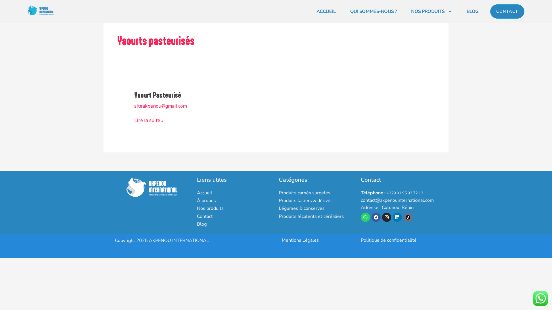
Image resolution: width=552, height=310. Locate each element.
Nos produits (210, 208)
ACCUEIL (326, 11)
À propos (206, 200)
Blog (202, 224)
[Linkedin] (397, 217)
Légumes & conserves (302, 208)
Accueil (204, 193)
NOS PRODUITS (428, 11)
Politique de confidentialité (389, 240)
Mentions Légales (300, 240)
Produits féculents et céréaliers (311, 216)
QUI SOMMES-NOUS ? (373, 11)
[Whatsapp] (365, 217)
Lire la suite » (149, 120)
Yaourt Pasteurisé (157, 95)
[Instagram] (386, 217)
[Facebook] (376, 217)
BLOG (473, 11)
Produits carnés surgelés (304, 193)
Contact (205, 216)
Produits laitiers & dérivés (306, 200)
